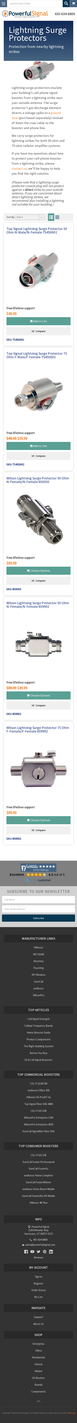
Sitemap (71, 1413)
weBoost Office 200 (38, 1090)
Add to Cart (40, 321)
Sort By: (11, 217)
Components (38, 1391)
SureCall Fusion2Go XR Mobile (38, 1196)
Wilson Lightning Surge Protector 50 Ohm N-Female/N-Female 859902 (37, 605)
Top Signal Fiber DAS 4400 (38, 1104)
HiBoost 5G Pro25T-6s (38, 1097)
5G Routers (38, 1378)
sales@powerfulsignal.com (40, 1244)
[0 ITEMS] (73, 3)
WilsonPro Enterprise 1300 (38, 1117)
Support (38, 1317)
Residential (38, 1357)
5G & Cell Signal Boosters (38, 1060)
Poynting (38, 968)
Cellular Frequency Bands (38, 1025)
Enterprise (38, 1343)
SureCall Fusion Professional (38, 1162)
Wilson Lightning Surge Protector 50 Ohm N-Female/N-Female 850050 (37, 480)
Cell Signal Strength (39, 1019)
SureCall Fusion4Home (38, 1182)
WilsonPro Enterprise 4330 (38, 1124)
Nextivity (38, 961)
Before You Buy (38, 1053)
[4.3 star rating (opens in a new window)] (36, 874)
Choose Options (40, 570)
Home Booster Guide (38, 1032)
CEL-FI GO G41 (39, 1155)
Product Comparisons (39, 1039)
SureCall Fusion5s (38, 1168)
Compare (40, 331)
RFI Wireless (38, 974)
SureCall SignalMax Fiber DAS (38, 1131)
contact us (19, 168)
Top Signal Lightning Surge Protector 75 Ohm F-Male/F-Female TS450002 (36, 355)
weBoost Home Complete (38, 1175)
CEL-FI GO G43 (39, 1110)
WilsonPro (38, 995)
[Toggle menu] (3, 3)
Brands (39, 1384)
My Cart (38, 1297)
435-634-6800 (65, 13)
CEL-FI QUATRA (38, 1083)
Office (38, 1350)
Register (38, 1283)
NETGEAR (38, 954)
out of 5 (57, 874)
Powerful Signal (23, 1413)
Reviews (38, 1257)
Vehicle (39, 1364)
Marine (38, 1371)
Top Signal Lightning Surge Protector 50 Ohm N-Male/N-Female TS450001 (36, 230)
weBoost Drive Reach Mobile (38, 1189)
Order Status (38, 1290)
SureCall (38, 981)
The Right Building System (38, 1046)
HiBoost (38, 947)
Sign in (38, 1276)
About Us (38, 1324)
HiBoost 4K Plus (39, 1202)
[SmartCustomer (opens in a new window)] (38, 880)
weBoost (38, 988)
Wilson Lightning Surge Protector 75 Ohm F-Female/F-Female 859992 (37, 729)
